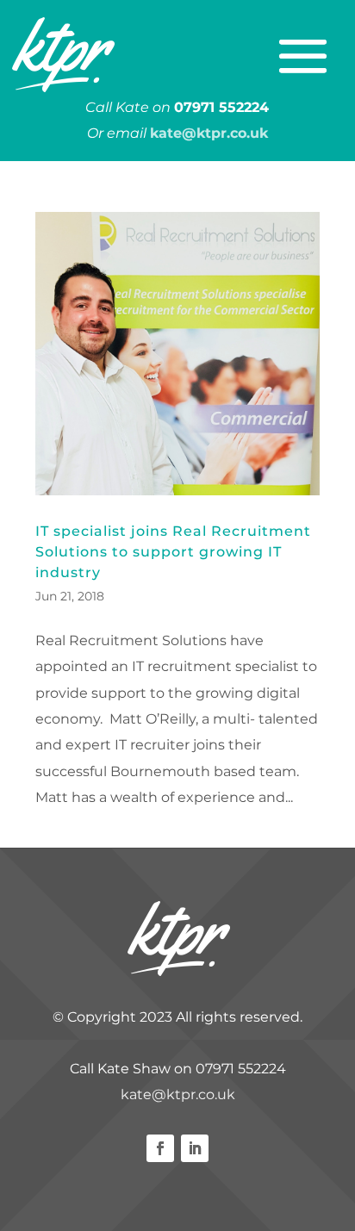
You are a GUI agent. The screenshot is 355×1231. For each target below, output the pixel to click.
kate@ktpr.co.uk (178, 1094)
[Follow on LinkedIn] (195, 1148)
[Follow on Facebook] (160, 1148)
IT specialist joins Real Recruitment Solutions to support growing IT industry (173, 552)
